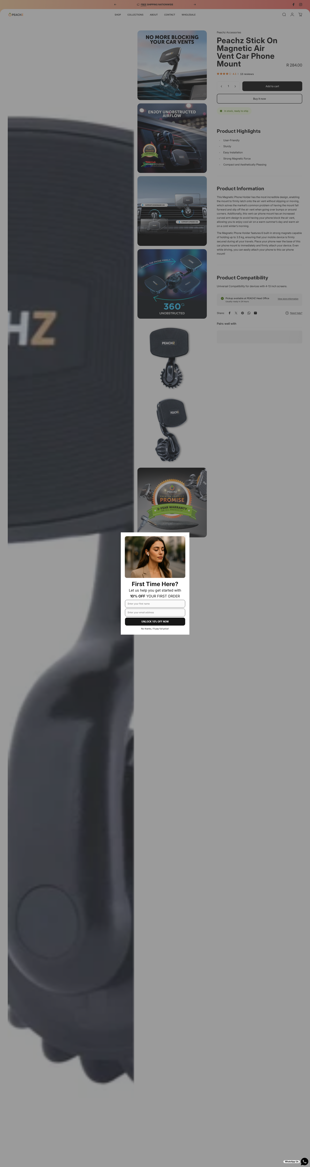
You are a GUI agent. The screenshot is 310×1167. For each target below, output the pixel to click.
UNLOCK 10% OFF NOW (155, 621)
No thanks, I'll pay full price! (155, 628)
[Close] (185, 536)
